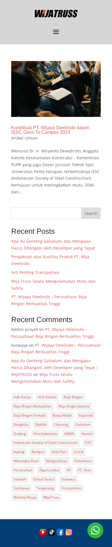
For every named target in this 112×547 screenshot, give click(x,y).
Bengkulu (20, 424)
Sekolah (19, 479)
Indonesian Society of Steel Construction (45, 442)
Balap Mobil (62, 415)
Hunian (87, 433)
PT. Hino (84, 470)
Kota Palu (59, 451)
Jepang (18, 451)
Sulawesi (68, 479)
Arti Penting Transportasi (35, 272)
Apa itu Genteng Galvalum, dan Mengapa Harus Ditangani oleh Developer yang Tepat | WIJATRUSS (55, 367)
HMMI (69, 433)
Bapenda (86, 415)
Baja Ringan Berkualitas (32, 406)
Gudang (19, 433)
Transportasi (71, 488)
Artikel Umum (24, 138)
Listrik (78, 451)
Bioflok (41, 424)
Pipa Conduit (49, 470)
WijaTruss (51, 497)
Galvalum (82, 424)
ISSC (88, 442)
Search (91, 213)
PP (69, 470)
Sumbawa (21, 488)
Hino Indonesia (45, 433)
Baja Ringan (73, 397)
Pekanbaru (83, 460)
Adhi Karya (22, 397)
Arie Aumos (47, 397)
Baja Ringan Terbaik (29, 415)
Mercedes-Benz (26, 460)
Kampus (38, 451)
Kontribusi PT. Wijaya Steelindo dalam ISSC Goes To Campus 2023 (50, 130)
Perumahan (22, 470)
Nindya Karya (56, 460)
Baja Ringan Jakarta (74, 406)
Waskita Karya (24, 497)
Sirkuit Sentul (43, 479)
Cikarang (61, 424)
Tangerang (45, 488)
